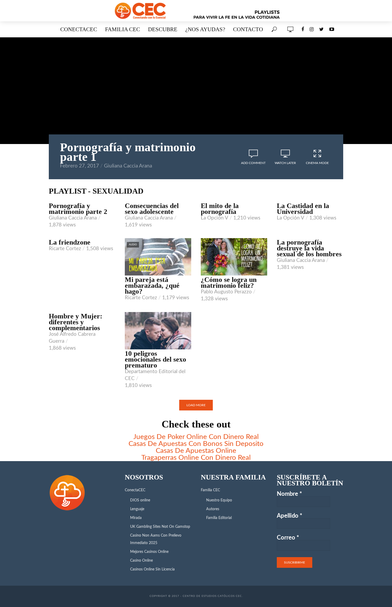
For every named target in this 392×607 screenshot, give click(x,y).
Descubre (162, 29)
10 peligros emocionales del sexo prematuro (155, 359)
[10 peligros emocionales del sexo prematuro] (158, 330)
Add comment (253, 163)
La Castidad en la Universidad (303, 209)
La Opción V (214, 218)
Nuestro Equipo (219, 500)
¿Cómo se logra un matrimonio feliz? (229, 283)
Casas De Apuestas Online (196, 450)
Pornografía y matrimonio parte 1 (128, 152)
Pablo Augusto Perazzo (226, 291)
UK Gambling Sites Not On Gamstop (160, 527)
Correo (288, 537)
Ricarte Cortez (65, 248)
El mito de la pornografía (220, 209)
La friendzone (69, 242)
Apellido (289, 515)
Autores (212, 509)
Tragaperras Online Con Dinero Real (196, 457)
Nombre (289, 494)
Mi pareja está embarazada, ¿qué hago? (152, 285)
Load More (196, 405)
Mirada (136, 518)
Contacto (248, 29)
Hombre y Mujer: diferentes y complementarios (75, 322)
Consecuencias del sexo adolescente (152, 209)
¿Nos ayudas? (205, 29)
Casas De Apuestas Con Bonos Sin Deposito (196, 443)
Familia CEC (122, 29)
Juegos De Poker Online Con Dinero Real (196, 436)
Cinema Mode (317, 163)
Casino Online (141, 560)
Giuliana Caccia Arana (128, 166)
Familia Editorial (219, 518)
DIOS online (140, 500)
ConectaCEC (78, 29)
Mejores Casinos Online (149, 552)
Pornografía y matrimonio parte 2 (78, 209)
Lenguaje (137, 509)
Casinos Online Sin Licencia (152, 569)
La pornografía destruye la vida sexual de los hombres (309, 248)
